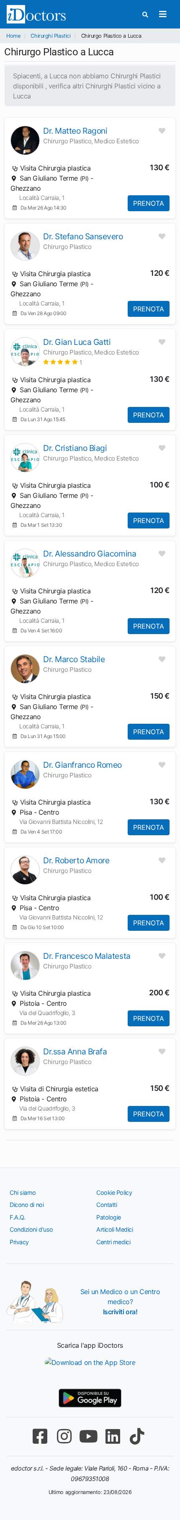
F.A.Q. (17, 1217)
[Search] (145, 14)
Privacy (19, 1242)
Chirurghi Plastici (50, 36)
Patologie (108, 1217)
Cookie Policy (114, 1192)
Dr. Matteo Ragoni (75, 131)
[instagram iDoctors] (64, 1436)
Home (13, 36)
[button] (62, 362)
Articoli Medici (114, 1229)
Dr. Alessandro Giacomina (89, 554)
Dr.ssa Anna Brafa (75, 1051)
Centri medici (113, 1242)
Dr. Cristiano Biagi (75, 448)
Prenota (148, 203)
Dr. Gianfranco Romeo (82, 765)
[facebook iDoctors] (39, 1436)
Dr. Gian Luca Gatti (77, 342)
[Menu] (162, 14)
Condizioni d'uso (31, 1229)
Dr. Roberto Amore (76, 860)
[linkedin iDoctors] (112, 1436)
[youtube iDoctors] (88, 1436)
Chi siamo (23, 1192)
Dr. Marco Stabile (74, 659)
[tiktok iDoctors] (136, 1436)
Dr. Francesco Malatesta (87, 956)
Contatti (106, 1204)
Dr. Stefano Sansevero (83, 236)
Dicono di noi (27, 1204)
